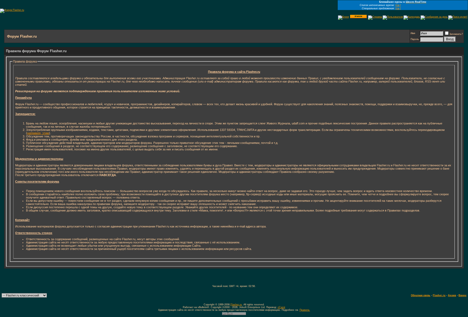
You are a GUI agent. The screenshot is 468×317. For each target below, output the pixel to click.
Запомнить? (456, 34)
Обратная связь (420, 295)
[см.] (398, 5)
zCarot (281, 307)
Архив (452, 295)
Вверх (462, 295)
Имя (413, 33)
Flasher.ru (439, 295)
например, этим (38, 133)
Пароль (415, 39)
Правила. (305, 310)
